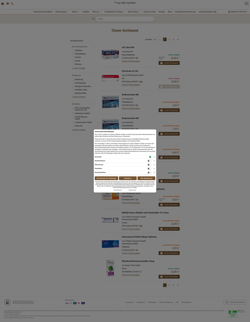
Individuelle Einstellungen (106, 178)
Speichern (128, 178)
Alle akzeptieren (146, 178)
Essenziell (98, 157)
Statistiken (98, 168)
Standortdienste (100, 161)
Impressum (132, 190)
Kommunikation (100, 172)
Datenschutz (118, 190)
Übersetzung (99, 165)
